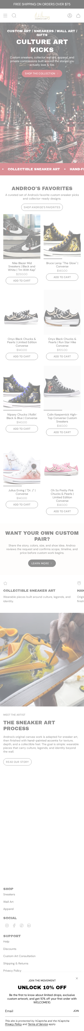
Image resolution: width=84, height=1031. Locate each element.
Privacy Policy (13, 1024)
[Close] (77, 978)
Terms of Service (38, 1024)
